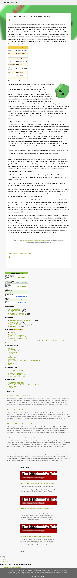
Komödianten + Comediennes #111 (17, 335)
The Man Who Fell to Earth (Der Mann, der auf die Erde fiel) (24, 360)
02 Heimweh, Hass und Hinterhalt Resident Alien (18, 395)
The (56, 340)
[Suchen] (20, 2)
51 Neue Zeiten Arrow (12, 452)
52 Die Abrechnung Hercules (15, 370)
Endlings (10, 353)
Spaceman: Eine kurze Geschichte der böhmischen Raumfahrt (24, 385)
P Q (46, 340)
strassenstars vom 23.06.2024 (16, 313)
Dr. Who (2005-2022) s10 (25, 253)
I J (30, 340)
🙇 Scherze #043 (12, 334)
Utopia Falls (11, 363)
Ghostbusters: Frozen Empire (16, 382)
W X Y (66, 340)
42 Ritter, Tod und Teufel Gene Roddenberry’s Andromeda (21, 423)
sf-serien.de (11, 2)
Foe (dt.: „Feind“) (12, 386)
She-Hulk (10, 348)
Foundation (11, 355)
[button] (9, 20)
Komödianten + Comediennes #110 (17, 336)
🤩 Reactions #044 (13, 323)
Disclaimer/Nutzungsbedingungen (12, 567)
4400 (9, 364)
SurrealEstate (11, 359)
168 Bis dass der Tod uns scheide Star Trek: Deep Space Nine (21, 437)
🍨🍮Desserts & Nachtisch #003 (17, 325)
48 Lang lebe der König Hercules (16, 376)
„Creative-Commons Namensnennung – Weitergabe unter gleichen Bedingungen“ (34, 240)
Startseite (5, 559)
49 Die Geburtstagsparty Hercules (17, 374)
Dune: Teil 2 (11, 387)
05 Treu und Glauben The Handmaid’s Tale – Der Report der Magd (36, 536)
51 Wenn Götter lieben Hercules (16, 372)
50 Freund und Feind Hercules (16, 373)
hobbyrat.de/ (21, 277)
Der (15, 340)
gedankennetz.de (21, 286)
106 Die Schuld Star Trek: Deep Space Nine (17, 409)
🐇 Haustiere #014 (13, 326)
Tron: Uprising (12, 361)
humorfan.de (21, 291)
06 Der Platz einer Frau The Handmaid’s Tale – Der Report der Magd (37, 483)
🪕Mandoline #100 (13, 322)
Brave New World (12, 352)
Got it (43, 576)
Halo (9, 356)
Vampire (5, 561)
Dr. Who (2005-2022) (13, 253)
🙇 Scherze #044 (12, 332)
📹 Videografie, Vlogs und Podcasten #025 (20, 320)
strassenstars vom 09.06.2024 (16, 314)
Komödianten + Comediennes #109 (17, 338)
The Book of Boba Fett (14, 351)
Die (17, 340)
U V (60, 340)
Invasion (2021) (12, 357)
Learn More (36, 576)
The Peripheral (12, 349)
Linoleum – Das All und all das (16, 383)
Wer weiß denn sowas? (14, 309)
